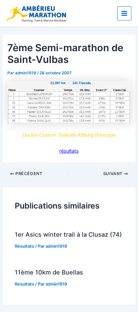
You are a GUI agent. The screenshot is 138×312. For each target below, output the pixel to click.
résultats (69, 151)
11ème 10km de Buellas (49, 272)
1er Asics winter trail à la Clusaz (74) (68, 234)
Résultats (24, 246)
